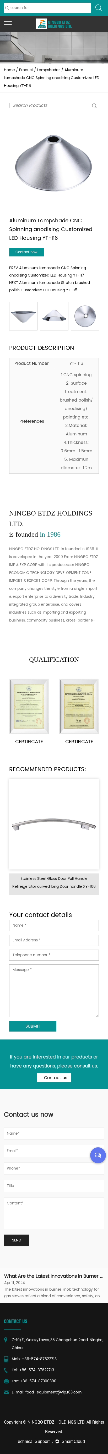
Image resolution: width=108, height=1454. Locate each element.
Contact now (26, 252)
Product (26, 70)
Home (9, 70)
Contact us (55, 1077)
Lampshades (48, 70)
